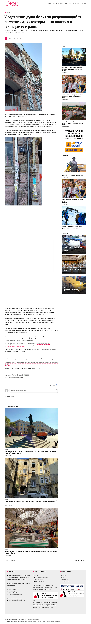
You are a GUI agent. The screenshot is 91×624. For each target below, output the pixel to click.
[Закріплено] (85, 3)
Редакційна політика (22, 619)
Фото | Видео (71, 3)
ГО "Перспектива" (65, 581)
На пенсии (63, 575)
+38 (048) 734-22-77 (13, 593)
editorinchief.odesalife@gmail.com (17, 600)
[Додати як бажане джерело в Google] (26, 375)
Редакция (10, 38)
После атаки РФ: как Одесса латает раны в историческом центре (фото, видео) (31, 501)
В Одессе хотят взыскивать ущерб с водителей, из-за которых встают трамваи (73, 249)
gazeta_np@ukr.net (39, 581)
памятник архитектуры (18, 377)
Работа (62, 577)
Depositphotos (64, 579)
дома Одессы (11, 377)
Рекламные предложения (41, 577)
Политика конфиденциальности (11, 619)
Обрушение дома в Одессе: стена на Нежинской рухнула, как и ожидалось (35, 359)
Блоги (66, 3)
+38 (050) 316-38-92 (39, 579)
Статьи (54, 3)
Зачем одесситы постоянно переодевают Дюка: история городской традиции (73, 174)
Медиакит (37, 575)
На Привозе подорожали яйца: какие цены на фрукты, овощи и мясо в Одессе (73, 269)
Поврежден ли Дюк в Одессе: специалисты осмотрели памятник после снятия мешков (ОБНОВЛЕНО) (30, 452)
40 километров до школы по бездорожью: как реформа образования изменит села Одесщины (74, 289)
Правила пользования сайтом (33, 619)
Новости (49, 3)
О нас (78, 3)
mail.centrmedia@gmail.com (15, 594)
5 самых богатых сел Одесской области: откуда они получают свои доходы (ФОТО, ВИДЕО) (73, 123)
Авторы (13, 561)
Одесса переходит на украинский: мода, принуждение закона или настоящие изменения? (72, 96)
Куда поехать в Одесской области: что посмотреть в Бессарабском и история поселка (72, 69)
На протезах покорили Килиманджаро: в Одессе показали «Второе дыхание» (72, 227)
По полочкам (60, 3)
